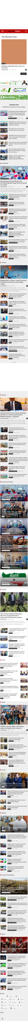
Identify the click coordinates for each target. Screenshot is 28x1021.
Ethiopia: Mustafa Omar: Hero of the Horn (12, 67)
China (10, 342)
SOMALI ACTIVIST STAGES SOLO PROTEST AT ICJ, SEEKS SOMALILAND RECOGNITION (17, 157)
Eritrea (3, 786)
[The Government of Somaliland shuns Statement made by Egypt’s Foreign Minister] (3, 980)
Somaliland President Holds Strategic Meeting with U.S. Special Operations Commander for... (18, 746)
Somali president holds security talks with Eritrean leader (17, 806)
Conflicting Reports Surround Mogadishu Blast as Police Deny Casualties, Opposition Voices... (17, 333)
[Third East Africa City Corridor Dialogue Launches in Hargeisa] (4, 130)
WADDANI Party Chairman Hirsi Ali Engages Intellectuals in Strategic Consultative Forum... (18, 123)
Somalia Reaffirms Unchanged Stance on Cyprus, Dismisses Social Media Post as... (17, 303)
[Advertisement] (14, 15)
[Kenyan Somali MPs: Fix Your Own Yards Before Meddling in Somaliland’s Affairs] (24, 672)
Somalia (2, 277)
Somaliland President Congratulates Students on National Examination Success (18, 144)
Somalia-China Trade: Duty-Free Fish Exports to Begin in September (18, 340)
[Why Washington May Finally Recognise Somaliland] (4, 739)
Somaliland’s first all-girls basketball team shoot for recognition (17, 987)
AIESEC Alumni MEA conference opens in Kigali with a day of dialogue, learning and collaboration (13, 513)
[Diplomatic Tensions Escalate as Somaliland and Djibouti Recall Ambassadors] (3, 868)
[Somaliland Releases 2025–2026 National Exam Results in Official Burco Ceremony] (4, 150)
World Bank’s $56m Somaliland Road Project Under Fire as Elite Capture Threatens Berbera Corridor (13, 547)
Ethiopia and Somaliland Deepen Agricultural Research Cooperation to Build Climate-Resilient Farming (17, 927)
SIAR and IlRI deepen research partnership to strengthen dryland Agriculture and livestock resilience (17, 920)
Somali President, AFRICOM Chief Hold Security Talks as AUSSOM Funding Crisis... (17, 754)
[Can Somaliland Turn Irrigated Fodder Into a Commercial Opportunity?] (3, 898)
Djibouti (3, 830)
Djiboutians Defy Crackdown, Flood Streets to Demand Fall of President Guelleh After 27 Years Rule (17, 853)
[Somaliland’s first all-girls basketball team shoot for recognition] (3, 988)
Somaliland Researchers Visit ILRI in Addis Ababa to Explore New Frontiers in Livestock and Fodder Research (17, 912)
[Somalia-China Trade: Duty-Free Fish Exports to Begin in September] (4, 341)
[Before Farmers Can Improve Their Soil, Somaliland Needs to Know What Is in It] (4, 444)
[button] (2, 31)
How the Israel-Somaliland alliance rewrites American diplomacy (18, 475)
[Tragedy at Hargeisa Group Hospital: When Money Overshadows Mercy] (4, 452)
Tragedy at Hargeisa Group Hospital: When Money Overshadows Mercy (18, 451)
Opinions (11, 298)
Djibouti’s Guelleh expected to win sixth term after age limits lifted (13, 828)
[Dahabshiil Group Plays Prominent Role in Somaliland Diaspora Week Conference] (14, 561)
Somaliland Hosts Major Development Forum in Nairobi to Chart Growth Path (9, 680)
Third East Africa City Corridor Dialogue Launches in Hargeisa (16, 203)
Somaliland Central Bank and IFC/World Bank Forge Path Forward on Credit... (13, 183)
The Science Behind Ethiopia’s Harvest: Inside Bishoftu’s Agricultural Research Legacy (11, 615)
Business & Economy (12, 118)
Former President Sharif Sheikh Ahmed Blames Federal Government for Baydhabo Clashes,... (18, 326)
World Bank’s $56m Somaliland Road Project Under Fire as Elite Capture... (17, 468)
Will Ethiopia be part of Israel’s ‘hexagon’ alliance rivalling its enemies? (17, 653)
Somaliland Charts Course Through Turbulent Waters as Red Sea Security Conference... (18, 248)
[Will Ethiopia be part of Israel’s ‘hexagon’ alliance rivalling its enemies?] (4, 653)
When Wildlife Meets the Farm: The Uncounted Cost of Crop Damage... (18, 240)
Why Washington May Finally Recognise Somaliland (16, 738)
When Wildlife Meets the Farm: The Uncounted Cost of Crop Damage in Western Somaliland (12, 889)
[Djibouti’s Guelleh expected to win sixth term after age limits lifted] (14, 824)
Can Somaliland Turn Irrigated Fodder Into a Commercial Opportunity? (17, 897)
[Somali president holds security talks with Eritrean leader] (3, 807)
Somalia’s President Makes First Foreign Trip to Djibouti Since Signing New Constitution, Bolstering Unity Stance (17, 837)
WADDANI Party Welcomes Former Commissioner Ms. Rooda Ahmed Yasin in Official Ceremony (14, 107)
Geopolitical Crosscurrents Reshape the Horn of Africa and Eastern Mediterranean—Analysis (18, 295)
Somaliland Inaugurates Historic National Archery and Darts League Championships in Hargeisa (16, 973)
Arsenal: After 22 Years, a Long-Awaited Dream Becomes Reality (14, 949)
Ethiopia (3, 63)
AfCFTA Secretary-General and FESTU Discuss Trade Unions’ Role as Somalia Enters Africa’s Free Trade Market (13, 530)
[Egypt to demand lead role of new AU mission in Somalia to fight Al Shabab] (14, 780)
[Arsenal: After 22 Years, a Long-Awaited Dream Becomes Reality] (14, 945)
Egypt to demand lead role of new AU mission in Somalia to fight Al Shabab (13, 784)
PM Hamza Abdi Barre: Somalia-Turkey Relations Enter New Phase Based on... (17, 318)
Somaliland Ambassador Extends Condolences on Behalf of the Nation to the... (9, 688)
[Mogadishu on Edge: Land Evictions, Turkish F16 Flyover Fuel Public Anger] (14, 272)
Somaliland (3, 125)
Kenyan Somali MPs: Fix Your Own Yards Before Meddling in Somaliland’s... (9, 672)
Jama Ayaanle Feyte (4, 418)
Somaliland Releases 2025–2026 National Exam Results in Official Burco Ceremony (17, 150)
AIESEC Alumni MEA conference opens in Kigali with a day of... (12, 727)
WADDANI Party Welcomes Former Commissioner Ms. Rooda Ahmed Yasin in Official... (17, 137)
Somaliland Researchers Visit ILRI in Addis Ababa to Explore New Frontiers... (17, 630)
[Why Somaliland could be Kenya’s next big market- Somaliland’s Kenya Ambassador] (24, 695)
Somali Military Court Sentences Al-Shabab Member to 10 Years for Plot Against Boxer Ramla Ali (17, 957)
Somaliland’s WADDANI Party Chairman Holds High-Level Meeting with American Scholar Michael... (17, 762)
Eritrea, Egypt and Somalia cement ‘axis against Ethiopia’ (16, 800)
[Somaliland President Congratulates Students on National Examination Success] (4, 144)
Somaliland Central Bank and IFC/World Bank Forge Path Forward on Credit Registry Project (17, 114)
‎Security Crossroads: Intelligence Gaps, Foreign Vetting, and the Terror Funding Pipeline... (18, 437)
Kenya (2, 667)
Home (2, 34)
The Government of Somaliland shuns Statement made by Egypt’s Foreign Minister (17, 980)
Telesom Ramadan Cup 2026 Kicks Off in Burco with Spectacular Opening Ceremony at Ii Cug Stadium (17, 965)
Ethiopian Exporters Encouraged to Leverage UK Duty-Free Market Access (17, 638)
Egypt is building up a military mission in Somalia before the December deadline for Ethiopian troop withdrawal (18, 793)
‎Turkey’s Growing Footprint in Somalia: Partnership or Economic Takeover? (17, 310)
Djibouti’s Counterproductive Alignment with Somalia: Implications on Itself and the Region (17, 860)
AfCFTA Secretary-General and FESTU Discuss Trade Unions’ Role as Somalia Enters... (18, 348)
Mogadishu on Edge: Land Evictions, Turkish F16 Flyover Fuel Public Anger (13, 282)
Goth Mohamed (4, 69)
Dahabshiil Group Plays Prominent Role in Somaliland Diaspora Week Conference (14, 564)
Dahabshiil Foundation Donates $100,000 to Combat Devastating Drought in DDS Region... (17, 645)
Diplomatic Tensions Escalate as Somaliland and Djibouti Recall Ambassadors (16, 868)
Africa (3, 516)
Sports (9, 983)
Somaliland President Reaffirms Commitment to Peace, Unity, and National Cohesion (17, 256)
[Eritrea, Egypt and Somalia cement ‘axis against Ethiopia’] (3, 801)
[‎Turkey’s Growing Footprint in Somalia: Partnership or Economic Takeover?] (4, 310)
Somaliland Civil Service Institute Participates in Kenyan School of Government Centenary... (9, 665)
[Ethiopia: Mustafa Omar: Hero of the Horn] (14, 51)
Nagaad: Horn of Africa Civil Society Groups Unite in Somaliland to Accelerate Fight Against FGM (17, 845)
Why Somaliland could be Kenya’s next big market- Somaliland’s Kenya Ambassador (8, 695)
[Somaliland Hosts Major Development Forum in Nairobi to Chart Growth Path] (24, 680)
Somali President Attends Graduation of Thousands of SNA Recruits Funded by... (17, 355)
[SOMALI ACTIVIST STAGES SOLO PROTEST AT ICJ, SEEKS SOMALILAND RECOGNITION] (4, 157)
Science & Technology (13, 242)
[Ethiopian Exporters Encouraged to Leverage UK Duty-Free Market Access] (4, 638)
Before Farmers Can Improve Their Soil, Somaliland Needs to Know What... (18, 444)
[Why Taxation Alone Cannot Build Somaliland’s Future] (14, 578)
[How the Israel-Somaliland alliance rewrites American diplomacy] (4, 476)
